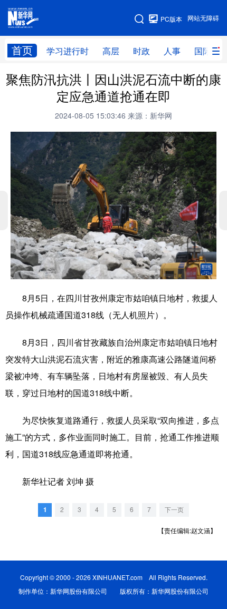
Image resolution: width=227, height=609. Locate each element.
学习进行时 (67, 51)
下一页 (174, 509)
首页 (22, 50)
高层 (110, 51)
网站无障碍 (203, 18)
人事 (172, 51)
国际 (202, 51)
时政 (141, 51)
